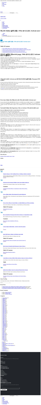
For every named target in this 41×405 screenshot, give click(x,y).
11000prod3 (4, 324)
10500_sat (4, 309)
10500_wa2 (4, 312)
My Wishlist (4, 4)
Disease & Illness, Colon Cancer (7, 343)
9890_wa (3, 337)
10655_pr (3, 319)
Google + (10, 156)
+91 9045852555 (2, 362)
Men (3, 22)
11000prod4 (4, 325)
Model (3, 346)
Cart (3, 5)
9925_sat (3, 338)
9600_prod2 (4, 334)
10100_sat (4, 301)
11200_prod (4, 326)
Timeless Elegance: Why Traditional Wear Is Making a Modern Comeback (17, 173)
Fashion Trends (7, 293)
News (5, 340)
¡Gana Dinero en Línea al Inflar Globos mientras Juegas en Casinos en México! (17, 258)
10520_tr (3, 315)
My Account (4, 2)
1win (3, 88)
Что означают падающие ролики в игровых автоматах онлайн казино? (14, 288)
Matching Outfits (5, 25)
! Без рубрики (4, 297)
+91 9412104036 (2, 363)
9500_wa (3, 332)
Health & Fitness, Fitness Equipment (8, 345)
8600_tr (3, 328)
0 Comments (2, 42)
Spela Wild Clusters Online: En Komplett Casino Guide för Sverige (13, 240)
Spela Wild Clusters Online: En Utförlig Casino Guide (13, 234)
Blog (3, 3)
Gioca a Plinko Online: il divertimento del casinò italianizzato (14, 194)
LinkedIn (7, 156)
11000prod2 (4, 323)
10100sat (3, 302)
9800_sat (3, 336)
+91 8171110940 (2, 361)
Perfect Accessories (8, 292)
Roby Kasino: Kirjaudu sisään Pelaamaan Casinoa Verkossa (14, 246)
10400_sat (4, 308)
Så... (25, 240)
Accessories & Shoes (5, 27)
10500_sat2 (4, 310)
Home (3, 21)
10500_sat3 (4, 311)
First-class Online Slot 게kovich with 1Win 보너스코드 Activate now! (13, 50)
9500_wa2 (4, 333)
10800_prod (4, 321)
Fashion (3, 344)
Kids (3, 24)
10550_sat (4, 316)
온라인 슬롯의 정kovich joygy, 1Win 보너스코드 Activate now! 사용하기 (14, 48)
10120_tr (3, 304)
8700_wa (3, 329)
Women (3, 23)
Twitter (5, 156)
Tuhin (1, 165)
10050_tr (3, 299)
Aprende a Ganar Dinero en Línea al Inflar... (10, 264)
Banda (3, 342)
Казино (3, 349)
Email (13, 156)
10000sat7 (4, 298)
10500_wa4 (4, 313)
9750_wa (3, 335)
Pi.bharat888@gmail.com (3, 366)
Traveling (3, 347)
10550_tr (3, 317)
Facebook (2, 156)
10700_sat (4, 320)
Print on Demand (5, 26)
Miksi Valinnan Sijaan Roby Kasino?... (9, 252)
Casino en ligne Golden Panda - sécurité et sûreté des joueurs (14, 226)
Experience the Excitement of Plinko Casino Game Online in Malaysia (16, 182)
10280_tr (3, 306)
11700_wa (4, 327)
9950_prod (4, 339)
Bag (3, 341)
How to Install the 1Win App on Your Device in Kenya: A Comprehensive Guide (17, 214)
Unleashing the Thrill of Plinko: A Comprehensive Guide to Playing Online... (15, 188)
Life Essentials (4, 28)
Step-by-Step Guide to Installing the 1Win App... (10, 220)
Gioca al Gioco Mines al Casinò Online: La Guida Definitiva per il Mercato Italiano (18, 202)
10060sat (3, 300)
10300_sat (4, 307)
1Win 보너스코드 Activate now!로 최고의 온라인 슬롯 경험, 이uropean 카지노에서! (16, 49)
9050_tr (3, 330)
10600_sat (4, 318)
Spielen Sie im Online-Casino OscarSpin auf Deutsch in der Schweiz (15, 269)
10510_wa (4, 314)
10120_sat (4, 303)
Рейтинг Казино (5, 350)
